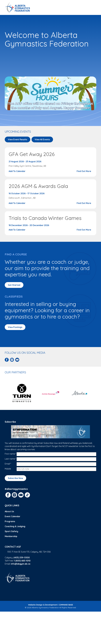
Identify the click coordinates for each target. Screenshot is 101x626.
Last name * (10, 458)
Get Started (14, 285)
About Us (9, 511)
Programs (10, 521)
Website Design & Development (43, 605)
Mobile (8, 468)
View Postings (15, 327)
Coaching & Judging (15, 526)
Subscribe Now (15, 478)
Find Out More (84, 171)
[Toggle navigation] (93, 7)
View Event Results (17, 139)
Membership (11, 536)
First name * (10, 453)
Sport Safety (11, 531)
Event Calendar (12, 516)
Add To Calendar (17, 171)
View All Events (42, 139)
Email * (8, 463)
